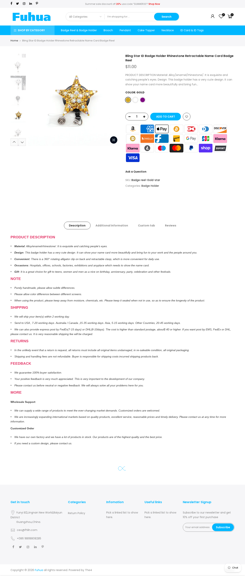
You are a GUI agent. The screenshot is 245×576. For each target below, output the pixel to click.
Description (77, 225)
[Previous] (34, 100)
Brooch (108, 30)
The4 (88, 570)
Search (167, 17)
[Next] (113, 100)
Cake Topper (146, 30)
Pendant (125, 30)
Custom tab (146, 225)
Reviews (170, 225)
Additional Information (112, 225)
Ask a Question (135, 172)
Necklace (168, 30)
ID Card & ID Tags (192, 30)
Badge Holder (150, 186)
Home (14, 40)
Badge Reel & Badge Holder (79, 30)
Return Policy (76, 513)
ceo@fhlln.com (27, 530)
